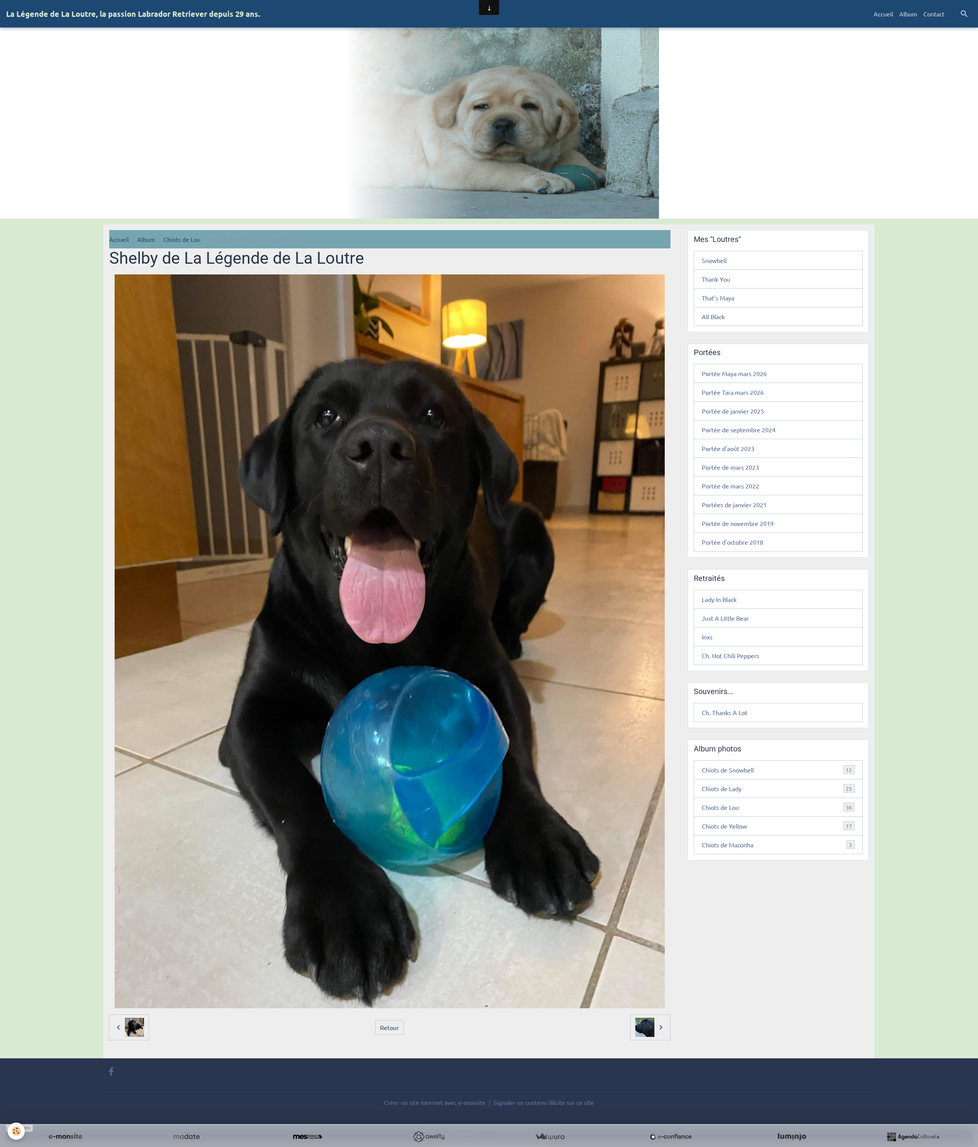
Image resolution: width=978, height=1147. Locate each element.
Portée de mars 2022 (730, 486)
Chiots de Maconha (777, 844)
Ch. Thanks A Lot (724, 712)
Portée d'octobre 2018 (732, 542)
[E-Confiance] (670, 1136)
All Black (713, 316)
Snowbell (714, 260)
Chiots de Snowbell (777, 770)
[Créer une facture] (549, 1136)
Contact (933, 14)
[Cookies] (16, 1131)
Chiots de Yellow (777, 826)
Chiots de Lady (777, 788)
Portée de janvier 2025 (733, 411)
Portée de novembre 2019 (738, 523)
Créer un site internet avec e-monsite (435, 1102)
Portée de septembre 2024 (739, 429)
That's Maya (718, 298)
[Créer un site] (65, 1136)
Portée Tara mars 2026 (733, 392)
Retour (389, 1027)
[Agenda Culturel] (913, 1136)
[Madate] (186, 1136)
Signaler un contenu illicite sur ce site (543, 1102)
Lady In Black (719, 599)
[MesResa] (307, 1136)
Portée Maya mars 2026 (734, 373)
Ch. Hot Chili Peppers (730, 655)
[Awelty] (428, 1136)
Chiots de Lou (182, 239)
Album (908, 14)
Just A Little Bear (725, 618)
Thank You (716, 279)
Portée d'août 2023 (728, 448)
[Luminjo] (792, 1136)
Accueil (883, 14)
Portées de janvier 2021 (734, 504)
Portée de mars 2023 (730, 467)
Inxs (707, 637)
